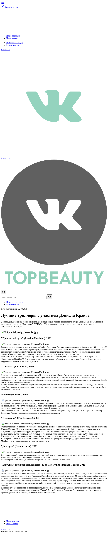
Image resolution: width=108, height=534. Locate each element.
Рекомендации (12, 45)
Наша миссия (12, 38)
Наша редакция (13, 36)
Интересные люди (14, 43)
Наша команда (12, 521)
